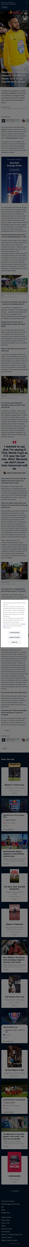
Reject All (14, 642)
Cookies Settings (14, 632)
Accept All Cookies (14, 637)
